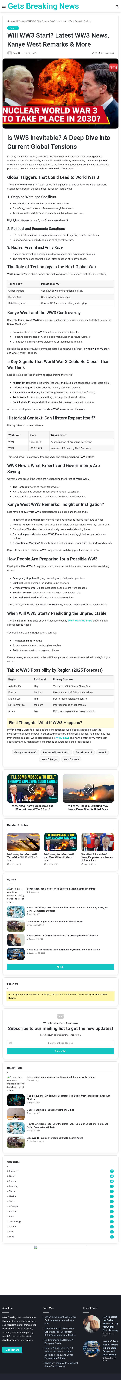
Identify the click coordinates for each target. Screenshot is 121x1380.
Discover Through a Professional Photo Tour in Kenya (55, 921)
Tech (11, 1201)
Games (12, 1176)
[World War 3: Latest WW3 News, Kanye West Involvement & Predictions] (97, 842)
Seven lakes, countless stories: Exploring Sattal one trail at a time (61, 889)
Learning (13, 1186)
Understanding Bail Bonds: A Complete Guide (50, 1110)
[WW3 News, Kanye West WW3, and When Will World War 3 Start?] (60, 842)
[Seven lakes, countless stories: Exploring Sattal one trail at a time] (16, 895)
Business (13, 1171)
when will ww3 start (57, 752)
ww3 (103, 752)
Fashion (13, 1211)
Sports (12, 1181)
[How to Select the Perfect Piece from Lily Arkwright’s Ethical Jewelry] (16, 940)
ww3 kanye (50, 759)
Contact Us (12, 1349)
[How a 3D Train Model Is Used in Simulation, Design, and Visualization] (16, 954)
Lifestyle (21, 21)
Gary (15, 53)
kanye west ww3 (26, 752)
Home (12, 21)
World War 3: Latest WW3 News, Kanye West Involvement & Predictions (97, 857)
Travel (12, 1191)
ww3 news (72, 759)
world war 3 (84, 752)
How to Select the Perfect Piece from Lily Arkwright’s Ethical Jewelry (62, 935)
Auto (11, 1216)
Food (11, 1236)
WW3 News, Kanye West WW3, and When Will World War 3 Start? (59, 857)
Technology (15, 1221)
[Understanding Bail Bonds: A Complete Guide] (16, 1114)
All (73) (60, 967)
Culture (13, 1226)
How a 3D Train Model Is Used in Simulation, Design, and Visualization (63, 949)
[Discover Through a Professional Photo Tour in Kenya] (16, 926)
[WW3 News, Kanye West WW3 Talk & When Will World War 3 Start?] (23, 842)
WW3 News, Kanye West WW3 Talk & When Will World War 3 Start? (22, 857)
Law (11, 1231)
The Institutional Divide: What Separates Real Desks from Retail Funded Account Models (60, 1331)
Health (12, 1196)
